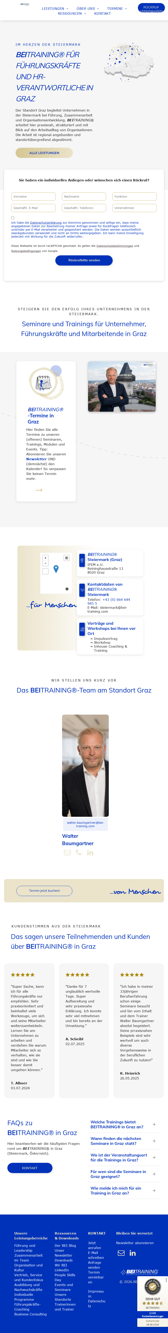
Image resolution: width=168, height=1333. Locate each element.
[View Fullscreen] (45, 571)
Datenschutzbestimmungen (114, 245)
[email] (67, 853)
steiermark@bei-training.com (107, 609)
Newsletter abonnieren (135, 1243)
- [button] (45, 563)
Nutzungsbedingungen (26, 251)
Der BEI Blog (65, 1245)
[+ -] (56, 573)
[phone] (79, 853)
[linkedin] (90, 853)
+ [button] (45, 558)
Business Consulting (30, 1314)
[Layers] (66, 558)
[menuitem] (55, 8)
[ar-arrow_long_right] (39, 494)
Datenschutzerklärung (46, 222)
